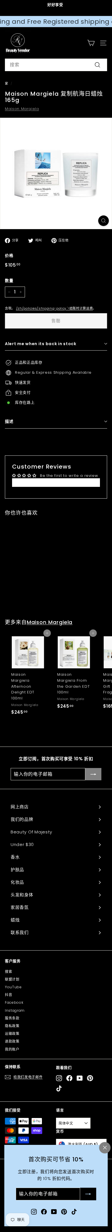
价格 (9, 255)
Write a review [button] (56, 482)
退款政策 (12, 1041)
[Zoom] (103, 220)
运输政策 (12, 1033)
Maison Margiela (22, 108)
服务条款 (12, 1018)
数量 (9, 280)
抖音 (8, 994)
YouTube (13, 987)
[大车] (91, 43)
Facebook (14, 1002)
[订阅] (88, 1194)
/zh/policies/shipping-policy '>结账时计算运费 (54, 308)
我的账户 (12, 1049)
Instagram (15, 1010)
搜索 (8, 971)
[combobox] (56, 65)
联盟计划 (12, 979)
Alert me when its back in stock (40, 344)
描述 (9, 421)
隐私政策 (12, 1025)
